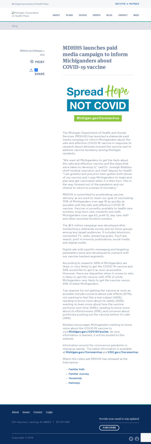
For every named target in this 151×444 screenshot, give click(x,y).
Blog (109, 15)
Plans (69, 15)
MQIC (136, 15)
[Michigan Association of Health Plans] (26, 16)
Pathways (74, 383)
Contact (123, 15)
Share (40, 74)
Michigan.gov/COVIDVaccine (89, 332)
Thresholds (75, 378)
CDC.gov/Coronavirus (123, 352)
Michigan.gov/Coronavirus (84, 352)
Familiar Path (76, 369)
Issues (83, 15)
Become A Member (127, 4)
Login (49, 412)
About (56, 15)
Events (97, 15)
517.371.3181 (63, 422)
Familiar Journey (79, 374)
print (40, 62)
